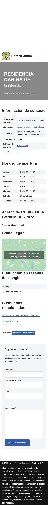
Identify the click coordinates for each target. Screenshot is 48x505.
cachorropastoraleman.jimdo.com (31, 127)
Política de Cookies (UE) (33, 463)
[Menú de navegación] (43, 56)
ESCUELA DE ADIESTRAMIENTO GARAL (21, 315)
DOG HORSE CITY (10, 321)
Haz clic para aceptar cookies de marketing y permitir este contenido (24, 255)
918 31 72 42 (22, 146)
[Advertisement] (24, 25)
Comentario (10, 408)
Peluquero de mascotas (23, 333)
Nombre (9, 370)
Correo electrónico (13, 380)
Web (7, 391)
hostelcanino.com (14, 94)
